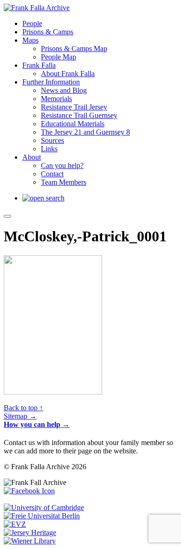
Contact (52, 174)
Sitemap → (20, 416)
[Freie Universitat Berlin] (42, 516)
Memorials (56, 99)
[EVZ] (15, 524)
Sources (52, 140)
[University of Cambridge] (44, 507)
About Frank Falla (68, 74)
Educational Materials (72, 124)
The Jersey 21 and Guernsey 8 (85, 132)
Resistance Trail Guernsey (79, 115)
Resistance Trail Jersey (74, 107)
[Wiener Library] (30, 541)
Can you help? (62, 165)
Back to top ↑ (23, 408)
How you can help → (37, 424)
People (32, 23)
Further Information (51, 82)
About (31, 157)
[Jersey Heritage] (30, 532)
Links (49, 149)
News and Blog (64, 90)
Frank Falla (39, 65)
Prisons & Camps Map (74, 48)
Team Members (63, 182)
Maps (30, 40)
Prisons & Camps (47, 32)
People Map (58, 57)
